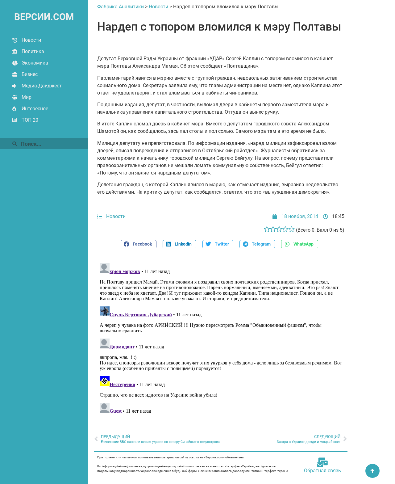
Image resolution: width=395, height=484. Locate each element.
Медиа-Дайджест (42, 86)
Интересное (35, 109)
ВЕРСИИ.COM (44, 16)
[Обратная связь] (322, 462)
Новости (31, 40)
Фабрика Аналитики (120, 7)
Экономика (35, 63)
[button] (138, 244)
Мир (26, 97)
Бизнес (30, 74)
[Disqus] (220, 338)
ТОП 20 (30, 120)
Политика (33, 51)
